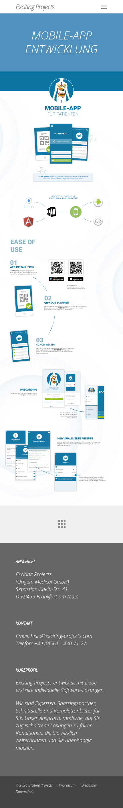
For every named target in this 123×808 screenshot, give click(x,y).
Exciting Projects (35, 6)
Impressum (67, 785)
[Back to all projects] (61, 522)
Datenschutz (25, 791)
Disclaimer (89, 785)
